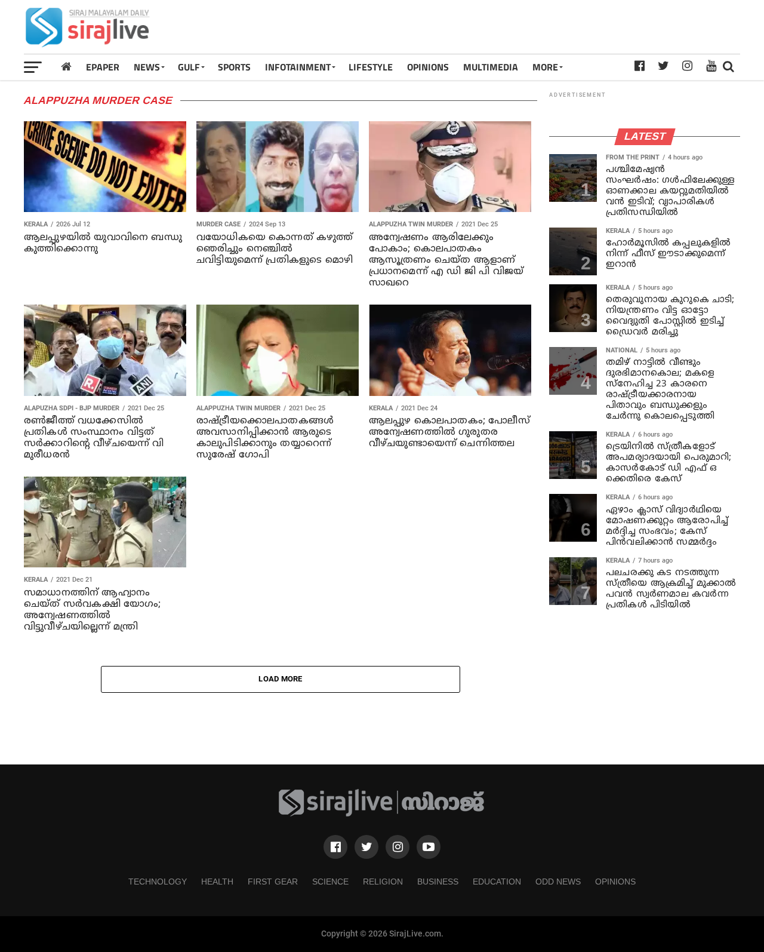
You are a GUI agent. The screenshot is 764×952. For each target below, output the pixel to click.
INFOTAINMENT (298, 67)
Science (330, 881)
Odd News (558, 881)
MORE (545, 67)
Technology (157, 881)
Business (437, 881)
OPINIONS (428, 67)
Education (497, 881)
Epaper (102, 67)
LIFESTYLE (371, 67)
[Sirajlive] (382, 813)
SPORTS (234, 67)
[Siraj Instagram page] (397, 847)
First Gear (273, 881)
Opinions (615, 881)
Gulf (189, 67)
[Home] (66, 66)
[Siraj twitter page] (366, 847)
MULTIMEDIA (490, 67)
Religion (383, 881)
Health (217, 881)
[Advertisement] (523, 27)
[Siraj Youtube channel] (428, 847)
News (147, 67)
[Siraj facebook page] (335, 847)
